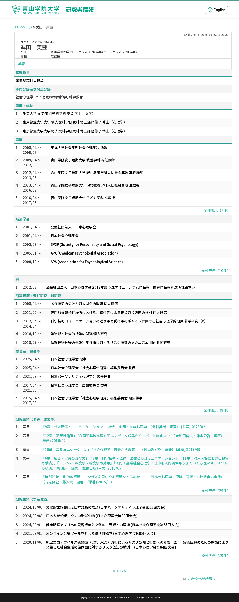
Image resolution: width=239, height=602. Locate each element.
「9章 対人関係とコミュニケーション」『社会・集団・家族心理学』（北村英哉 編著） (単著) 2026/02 (123, 426)
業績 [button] (21, 63)
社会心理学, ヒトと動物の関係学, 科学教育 (49, 96)
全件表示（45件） (216, 555)
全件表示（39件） (216, 490)
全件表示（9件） (217, 410)
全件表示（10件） (216, 270)
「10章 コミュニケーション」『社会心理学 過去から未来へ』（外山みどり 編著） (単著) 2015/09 (120, 449)
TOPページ (23, 27)
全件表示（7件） (217, 210)
